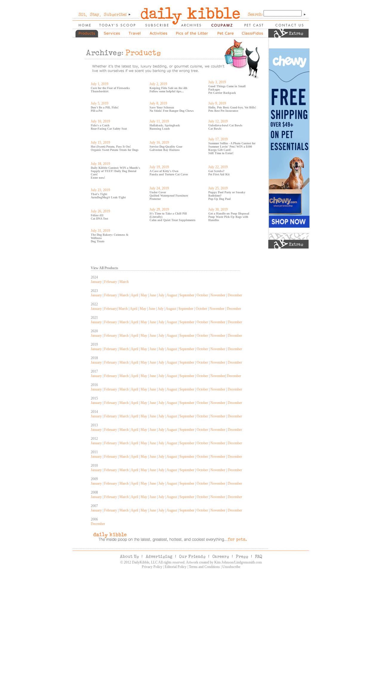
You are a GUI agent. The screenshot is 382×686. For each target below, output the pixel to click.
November (217, 295)
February (110, 282)
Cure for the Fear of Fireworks (110, 88)
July (161, 295)
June (153, 295)
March (124, 282)
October (202, 295)
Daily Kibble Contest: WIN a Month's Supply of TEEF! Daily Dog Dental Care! (115, 171)
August (172, 295)
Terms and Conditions (204, 567)
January (96, 282)
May (144, 295)
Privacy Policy (152, 567)
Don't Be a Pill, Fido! (104, 107)
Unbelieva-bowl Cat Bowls (225, 125)
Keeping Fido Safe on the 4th (168, 88)
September (186, 295)
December (235, 295)
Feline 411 (97, 215)
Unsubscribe (231, 567)
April (134, 295)
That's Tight (99, 194)
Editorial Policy (176, 567)
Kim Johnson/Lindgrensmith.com (238, 562)
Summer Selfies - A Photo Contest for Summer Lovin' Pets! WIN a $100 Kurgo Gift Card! (231, 146)
